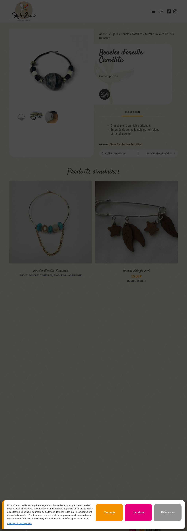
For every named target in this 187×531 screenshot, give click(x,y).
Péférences (168, 512)
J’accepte (109, 512)
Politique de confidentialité (19, 523)
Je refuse (138, 512)
